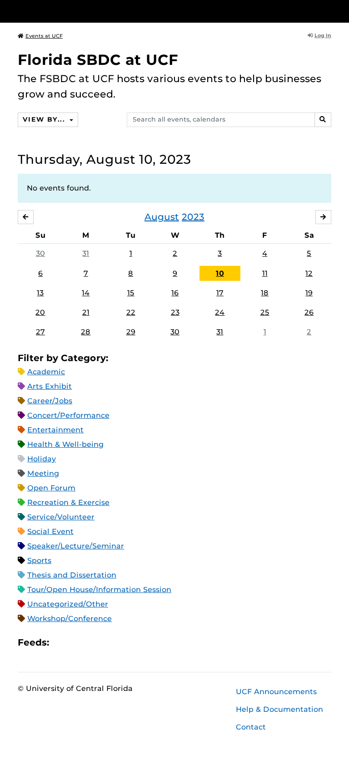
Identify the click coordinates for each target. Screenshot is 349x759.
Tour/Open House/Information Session (99, 589)
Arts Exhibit (49, 386)
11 (265, 273)
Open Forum (51, 488)
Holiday (41, 459)
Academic (46, 371)
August (162, 216)
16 (175, 293)
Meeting (43, 473)
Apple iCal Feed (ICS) (61, 642)
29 (130, 332)
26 (309, 312)
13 (40, 293)
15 (131, 293)
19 (309, 293)
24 (219, 312)
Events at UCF (44, 36)
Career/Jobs (49, 401)
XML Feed (107, 642)
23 (175, 312)
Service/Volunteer (61, 517)
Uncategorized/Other (67, 604)
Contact (251, 727)
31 (85, 253)
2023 (193, 216)
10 (220, 273)
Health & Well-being (65, 444)
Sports (39, 560)
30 (40, 253)
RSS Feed (92, 642)
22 (130, 312)
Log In (322, 35)
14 (86, 293)
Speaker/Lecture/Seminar (75, 546)
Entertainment (55, 430)
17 (220, 293)
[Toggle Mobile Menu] (329, 10)
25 (264, 312)
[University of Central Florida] (78, 11)
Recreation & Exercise (68, 502)
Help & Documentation (279, 709)
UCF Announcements (276, 691)
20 (40, 312)
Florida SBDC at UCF (98, 60)
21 (86, 312)
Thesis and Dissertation (71, 575)
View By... (45, 119)
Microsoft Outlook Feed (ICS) (76, 642)
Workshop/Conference (69, 618)
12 (309, 273)
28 (85, 332)
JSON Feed (122, 642)
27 (40, 332)
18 (265, 293)
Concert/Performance (68, 415)
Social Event (50, 531)
